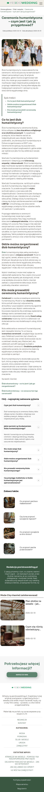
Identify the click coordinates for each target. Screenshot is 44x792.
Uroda (22, 743)
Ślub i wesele (18, 9)
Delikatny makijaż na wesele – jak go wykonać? (22, 763)
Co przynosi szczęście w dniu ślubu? (29, 533)
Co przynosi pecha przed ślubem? (28, 548)
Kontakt (22, 723)
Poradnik (22, 736)
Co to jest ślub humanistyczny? (21, 101)
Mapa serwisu (22, 784)
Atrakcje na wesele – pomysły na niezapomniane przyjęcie (22, 758)
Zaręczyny (22, 746)
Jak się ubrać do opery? (22, 767)
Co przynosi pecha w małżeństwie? (29, 502)
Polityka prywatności (22, 780)
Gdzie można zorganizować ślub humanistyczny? (21, 105)
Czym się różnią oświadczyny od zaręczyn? (34, 628)
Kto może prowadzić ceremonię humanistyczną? (21, 111)
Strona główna (6, 9)
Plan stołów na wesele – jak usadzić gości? (34, 602)
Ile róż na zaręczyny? (22, 770)
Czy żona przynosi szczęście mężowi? (28, 518)
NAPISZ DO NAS (22, 675)
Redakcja (22, 720)
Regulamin (22, 789)
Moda (22, 733)
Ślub (4, 252)
